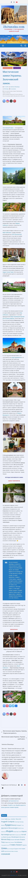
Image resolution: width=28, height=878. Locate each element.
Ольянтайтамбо (15, 839)
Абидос (9, 819)
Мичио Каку (5, 839)
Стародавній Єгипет (5, 845)
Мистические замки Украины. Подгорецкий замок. (13, 738)
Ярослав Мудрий (10, 848)
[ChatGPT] (11, 100)
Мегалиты (22, 837)
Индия (9, 831)
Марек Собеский (6, 92)
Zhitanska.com (14, 26)
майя (2, 851)
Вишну (13, 825)
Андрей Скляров (7, 821)
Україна (24, 845)
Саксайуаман (18, 842)
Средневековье (17, 67)
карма (23, 848)
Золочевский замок (8, 91)
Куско (4, 837)
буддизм (16, 848)
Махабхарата (15, 837)
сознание (5, 854)
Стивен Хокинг (16, 845)
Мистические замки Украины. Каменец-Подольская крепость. (15, 732)
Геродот (19, 825)
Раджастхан (7, 842)
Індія (6, 819)
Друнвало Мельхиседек (9, 828)
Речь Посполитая (6, 96)
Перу (3, 842)
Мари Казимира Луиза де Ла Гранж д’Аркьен (13, 94)
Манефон (9, 837)
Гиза (23, 825)
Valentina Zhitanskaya (14, 86)
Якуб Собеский (14, 96)
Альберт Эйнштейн (16, 819)
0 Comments (13, 89)
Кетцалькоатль (18, 834)
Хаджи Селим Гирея (8, 272)
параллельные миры (9, 851)
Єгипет (2, 819)
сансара (16, 851)
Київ (2, 837)
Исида (14, 831)
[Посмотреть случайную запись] (25, 45)
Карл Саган (18, 831)
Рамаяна (12, 842)
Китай (23, 835)
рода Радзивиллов (17, 357)
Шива (4, 848)
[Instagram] (7, 100)
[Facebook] (4, 100)
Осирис (22, 839)
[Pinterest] (14, 100)
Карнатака (12, 834)
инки (20, 848)
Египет (19, 828)
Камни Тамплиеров (17, 91)
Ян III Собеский (21, 96)
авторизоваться (13, 801)
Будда (8, 824)
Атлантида (16, 821)
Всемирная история (7, 67)
